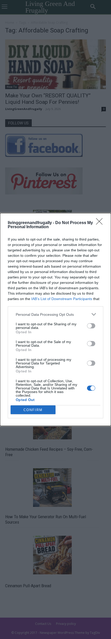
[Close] (101, 223)
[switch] (91, 325)
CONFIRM (33, 410)
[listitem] (55, 314)
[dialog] (55, 319)
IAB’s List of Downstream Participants (61, 299)
